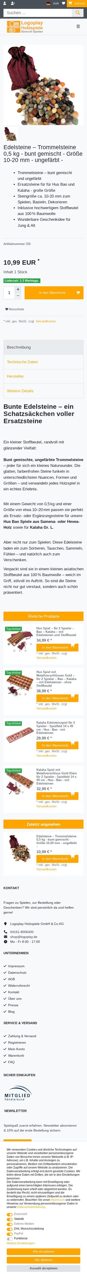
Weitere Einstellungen (21, 1243)
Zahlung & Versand (22, 1036)
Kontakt (13, 992)
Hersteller (15, 376)
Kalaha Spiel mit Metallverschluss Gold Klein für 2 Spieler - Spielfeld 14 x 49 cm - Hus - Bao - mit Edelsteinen (56, 776)
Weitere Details (20, 391)
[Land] (48, 3)
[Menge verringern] (18, 296)
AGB (11, 979)
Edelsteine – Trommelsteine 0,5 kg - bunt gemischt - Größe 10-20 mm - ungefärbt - (56, 841)
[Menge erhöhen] (18, 289)
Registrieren (17, 1042)
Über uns (15, 998)
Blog (11, 1011)
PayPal (18, 1233)
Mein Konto (16, 1049)
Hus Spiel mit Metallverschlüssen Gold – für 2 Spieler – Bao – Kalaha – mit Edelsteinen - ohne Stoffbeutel (56, 678)
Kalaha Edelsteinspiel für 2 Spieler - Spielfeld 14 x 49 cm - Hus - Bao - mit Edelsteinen (55, 728)
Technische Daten (22, 362)
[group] (20, 641)
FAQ (11, 1062)
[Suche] (78, 13)
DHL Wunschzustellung (29, 1228)
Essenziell (20, 1214)
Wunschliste (16, 309)
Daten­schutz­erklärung (31, 1207)
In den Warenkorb (52, 292)
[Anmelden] (5, 3)
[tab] (43, 347)
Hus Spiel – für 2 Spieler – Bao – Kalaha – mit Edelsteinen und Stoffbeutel (56, 632)
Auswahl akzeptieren (44, 1268)
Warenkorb (16, 1055)
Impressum (16, 966)
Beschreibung (19, 347)
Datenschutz (17, 972)
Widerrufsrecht (19, 985)
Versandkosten (45, 321)
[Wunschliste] (63, 3)
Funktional (20, 1238)
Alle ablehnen (44, 1260)
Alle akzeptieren (43, 1251)
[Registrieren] (13, 3)
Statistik (19, 1219)
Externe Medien (24, 1223)
